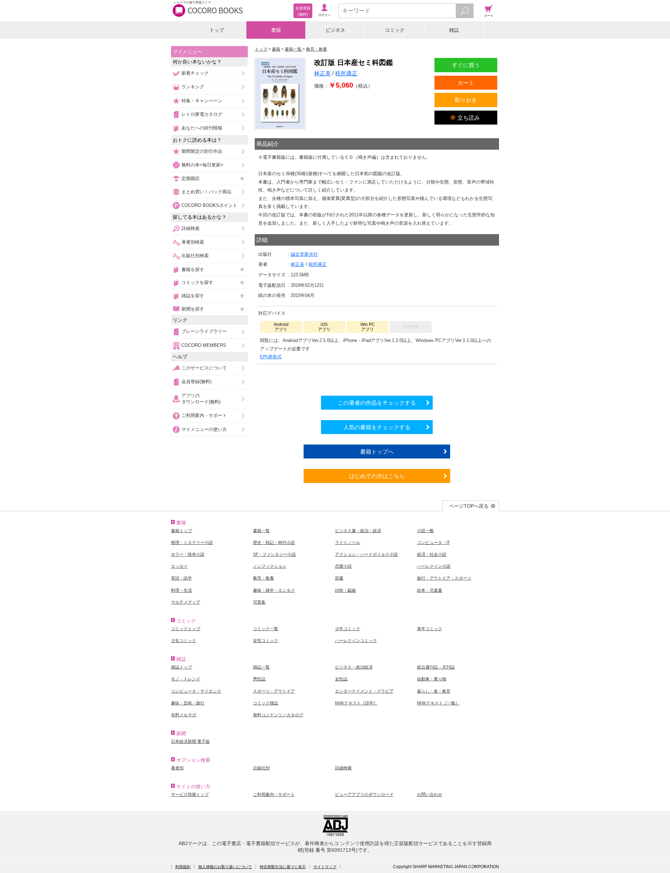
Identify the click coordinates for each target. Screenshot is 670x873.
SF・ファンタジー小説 (274, 554)
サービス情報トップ (190, 794)
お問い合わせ (429, 794)
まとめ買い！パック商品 (206, 191)
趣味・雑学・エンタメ (274, 590)
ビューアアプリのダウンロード (364, 794)
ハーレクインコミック (356, 640)
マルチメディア (185, 602)
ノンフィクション (269, 566)
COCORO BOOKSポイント (209, 205)
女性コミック (265, 640)
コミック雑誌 (265, 703)
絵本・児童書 (429, 590)
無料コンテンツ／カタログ (278, 714)
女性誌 (341, 679)
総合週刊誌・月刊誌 (436, 667)
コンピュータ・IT (433, 542)
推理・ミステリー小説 (192, 542)
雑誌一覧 (261, 667)
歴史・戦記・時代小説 (274, 542)
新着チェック (195, 73)
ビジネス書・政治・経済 (358, 530)
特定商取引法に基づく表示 (283, 867)
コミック (394, 30)
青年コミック (429, 628)
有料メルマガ (183, 714)
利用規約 (183, 867)
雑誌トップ (181, 667)
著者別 (177, 768)
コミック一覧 (265, 628)
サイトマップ (324, 867)
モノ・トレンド (185, 679)
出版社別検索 (195, 255)
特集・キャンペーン (201, 100)
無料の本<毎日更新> (202, 164)
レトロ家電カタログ (201, 114)
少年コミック (347, 628)
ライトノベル (347, 542)
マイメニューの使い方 (204, 429)
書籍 (276, 30)
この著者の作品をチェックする (377, 403)
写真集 (259, 602)
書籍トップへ (377, 451)
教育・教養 (263, 578)
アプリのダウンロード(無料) (201, 398)
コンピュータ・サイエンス (196, 691)
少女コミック (183, 640)
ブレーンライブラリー (204, 331)
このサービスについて (204, 368)
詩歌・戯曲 (345, 590)
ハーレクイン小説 (434, 566)
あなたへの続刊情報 (201, 127)
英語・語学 (181, 578)
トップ (216, 30)
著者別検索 (192, 242)
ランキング (192, 86)
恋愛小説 (343, 566)
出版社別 (261, 768)
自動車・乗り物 (431, 679)
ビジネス (335, 30)
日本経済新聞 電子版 (190, 741)
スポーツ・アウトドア (274, 691)
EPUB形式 (271, 356)
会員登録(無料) (196, 381)
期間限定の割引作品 (201, 151)
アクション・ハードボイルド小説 (366, 554)
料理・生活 (181, 590)
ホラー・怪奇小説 (187, 554)
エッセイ (179, 566)
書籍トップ (181, 530)
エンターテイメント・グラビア (364, 691)
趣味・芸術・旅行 (187, 703)
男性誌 (259, 679)
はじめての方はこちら (377, 476)
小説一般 (425, 530)
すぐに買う (466, 65)
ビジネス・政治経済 (354, 667)
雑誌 (454, 30)
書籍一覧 (261, 530)
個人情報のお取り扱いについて (225, 867)
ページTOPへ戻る (469, 506)
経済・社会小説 (431, 554)
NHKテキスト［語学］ (356, 703)
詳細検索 (190, 228)
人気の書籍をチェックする (376, 427)
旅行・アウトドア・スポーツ (444, 578)
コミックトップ (185, 628)
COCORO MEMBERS (203, 345)
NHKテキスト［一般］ (438, 703)
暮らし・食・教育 (434, 691)
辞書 (339, 578)
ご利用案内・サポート (204, 415)
